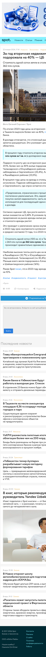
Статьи (28, 40)
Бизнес (17, 351)
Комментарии (23, 289)
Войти (8, 331)
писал (18, 269)
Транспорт (18, 457)
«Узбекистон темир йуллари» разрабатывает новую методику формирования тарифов (23, 464)
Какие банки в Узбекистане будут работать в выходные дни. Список (24, 382)
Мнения (38, 40)
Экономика (18, 377)
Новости (19, 40)
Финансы (16, 432)
